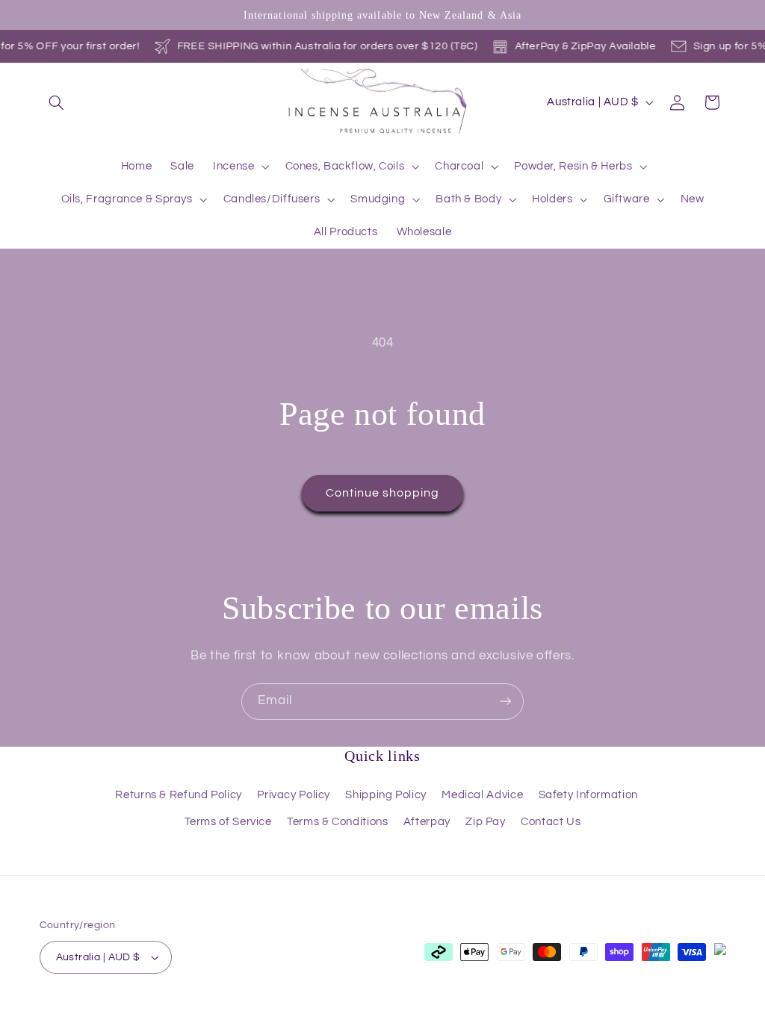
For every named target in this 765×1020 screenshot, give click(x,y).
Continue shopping (383, 493)
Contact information (551, 1012)
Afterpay (426, 821)
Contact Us (550, 821)
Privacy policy (284, 1012)
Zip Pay (485, 821)
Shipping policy (456, 1012)
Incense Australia (118, 1011)
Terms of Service (228, 821)
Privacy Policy (293, 794)
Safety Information (588, 794)
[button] (57, 102)
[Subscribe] (506, 701)
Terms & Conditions (337, 821)
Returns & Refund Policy (178, 794)
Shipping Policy (385, 794)
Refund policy (207, 1012)
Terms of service (369, 1012)
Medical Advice (482, 794)
